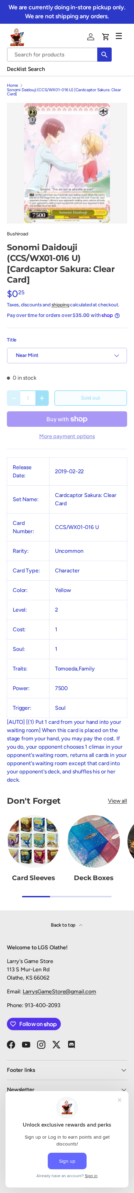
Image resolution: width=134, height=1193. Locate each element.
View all (117, 801)
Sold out (90, 398)
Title (11, 340)
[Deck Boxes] (93, 841)
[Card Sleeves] (33, 841)
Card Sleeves (33, 878)
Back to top (63, 925)
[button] (105, 36)
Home (12, 85)
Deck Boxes (93, 878)
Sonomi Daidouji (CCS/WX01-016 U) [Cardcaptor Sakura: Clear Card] (64, 92)
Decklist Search (26, 69)
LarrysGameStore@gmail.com (59, 991)
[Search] (104, 54)
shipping (60, 305)
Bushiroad (17, 234)
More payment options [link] (67, 436)
